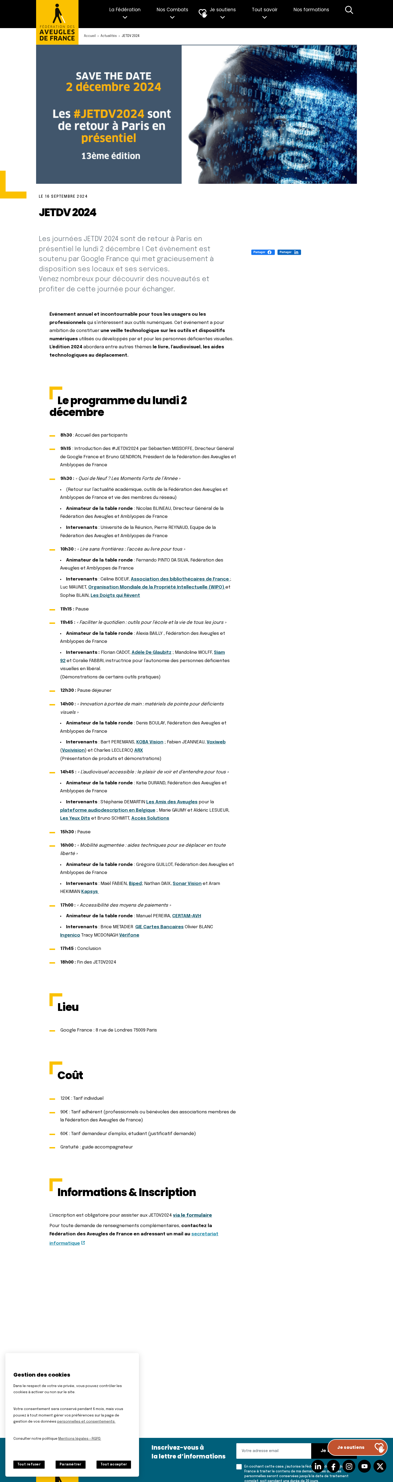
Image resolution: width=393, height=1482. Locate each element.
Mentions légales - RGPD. (79, 1439)
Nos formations (311, 9)
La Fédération (125, 9)
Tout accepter (114, 1464)
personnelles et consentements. (86, 1421)
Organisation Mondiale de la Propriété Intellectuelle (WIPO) (156, 587)
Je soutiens (223, 9)
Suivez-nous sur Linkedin (317, 1466)
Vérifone (129, 935)
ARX (138, 750)
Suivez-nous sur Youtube (364, 1466)
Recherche (349, 14)
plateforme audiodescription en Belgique (107, 810)
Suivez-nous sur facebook (333, 1466)
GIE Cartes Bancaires (159, 927)
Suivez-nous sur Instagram (348, 1466)
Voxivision (73, 750)
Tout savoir (265, 9)
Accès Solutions (150, 818)
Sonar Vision (187, 883)
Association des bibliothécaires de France (180, 579)
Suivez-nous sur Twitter (379, 1466)
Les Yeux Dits (75, 818)
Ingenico (70, 935)
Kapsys (90, 891)
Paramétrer (70, 1464)
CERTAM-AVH (186, 916)
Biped (135, 883)
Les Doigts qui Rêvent (115, 595)
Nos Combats (172, 9)
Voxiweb (216, 742)
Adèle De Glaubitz (151, 652)
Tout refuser (29, 1464)
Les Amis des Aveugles (172, 802)
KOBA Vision (149, 742)
